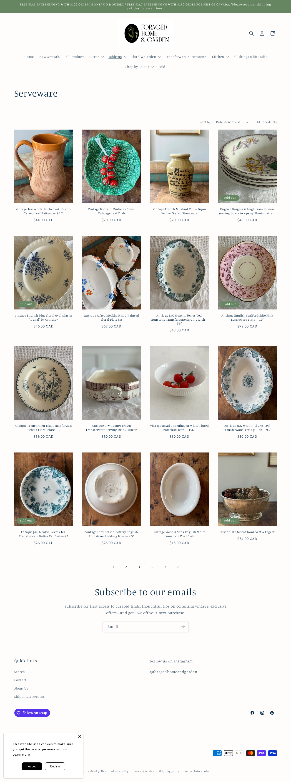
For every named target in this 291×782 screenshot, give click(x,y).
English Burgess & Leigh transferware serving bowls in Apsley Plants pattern (247, 211)
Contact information (197, 771)
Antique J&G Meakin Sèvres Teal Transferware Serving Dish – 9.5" (247, 428)
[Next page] (178, 567)
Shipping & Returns (29, 696)
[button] (96, 57)
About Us (21, 688)
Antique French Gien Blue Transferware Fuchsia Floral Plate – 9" (44, 428)
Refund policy (97, 771)
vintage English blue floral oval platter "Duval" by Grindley (43, 317)
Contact (20, 680)
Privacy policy (119, 771)
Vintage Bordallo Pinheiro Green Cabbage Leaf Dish (111, 211)
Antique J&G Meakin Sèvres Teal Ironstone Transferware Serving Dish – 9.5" (179, 319)
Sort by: (205, 122)
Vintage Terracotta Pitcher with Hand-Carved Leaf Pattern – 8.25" (44, 211)
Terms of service (143, 771)
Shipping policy (169, 771)
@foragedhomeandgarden (173, 672)
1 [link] (113, 566)
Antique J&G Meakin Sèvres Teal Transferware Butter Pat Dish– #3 (43, 534)
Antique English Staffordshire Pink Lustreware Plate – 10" (247, 317)
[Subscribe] (183, 626)
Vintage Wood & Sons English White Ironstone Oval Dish (179, 534)
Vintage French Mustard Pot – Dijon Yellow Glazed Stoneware (179, 211)
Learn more (21, 754)
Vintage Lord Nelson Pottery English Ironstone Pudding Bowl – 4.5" (111, 534)
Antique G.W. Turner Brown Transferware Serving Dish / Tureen (111, 428)
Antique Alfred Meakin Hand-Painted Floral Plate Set (111, 317)
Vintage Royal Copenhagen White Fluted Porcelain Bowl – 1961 (179, 428)
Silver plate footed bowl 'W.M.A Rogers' (247, 532)
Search (19, 672)
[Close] (80, 736)
